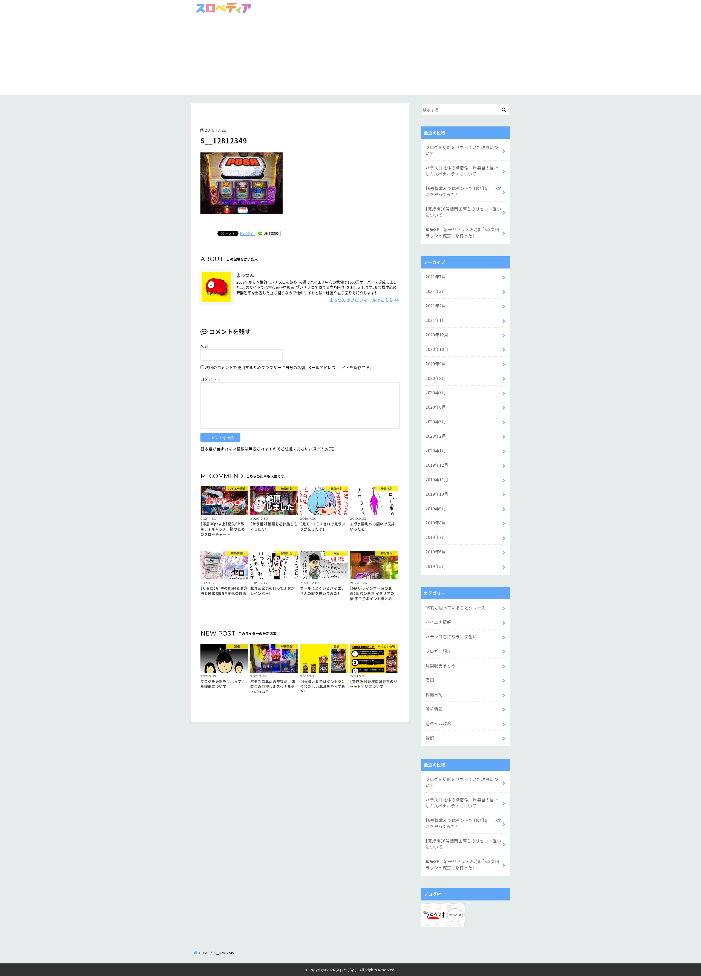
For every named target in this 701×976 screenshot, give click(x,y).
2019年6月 (436, 552)
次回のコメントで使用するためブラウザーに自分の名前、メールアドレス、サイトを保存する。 (288, 367)
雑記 (430, 738)
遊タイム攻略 (438, 723)
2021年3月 (436, 291)
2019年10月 (437, 494)
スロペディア (347, 969)
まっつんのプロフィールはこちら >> (364, 300)
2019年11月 (437, 479)
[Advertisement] (350, 57)
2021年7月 (436, 276)
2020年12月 (437, 334)
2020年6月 (436, 407)
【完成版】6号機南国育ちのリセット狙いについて (463, 212)
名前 (204, 346)
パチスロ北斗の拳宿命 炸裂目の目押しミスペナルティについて (462, 171)
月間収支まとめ (441, 665)
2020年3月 (436, 421)
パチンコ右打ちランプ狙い (451, 636)
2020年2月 (436, 436)
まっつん (245, 275)
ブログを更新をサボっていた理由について (462, 150)
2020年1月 (436, 450)
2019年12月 (437, 465)
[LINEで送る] (269, 233)
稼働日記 (434, 694)
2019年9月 (436, 508)
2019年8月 (436, 522)
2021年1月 (436, 320)
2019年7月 (436, 537)
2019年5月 (436, 566)
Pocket (247, 233)
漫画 (430, 680)
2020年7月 (436, 392)
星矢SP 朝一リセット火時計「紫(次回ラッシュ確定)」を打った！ (462, 232)
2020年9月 (436, 363)
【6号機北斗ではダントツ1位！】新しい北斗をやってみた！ (464, 191)
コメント (211, 379)
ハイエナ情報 (438, 622)
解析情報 (434, 709)
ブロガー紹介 (438, 651)
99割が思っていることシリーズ (455, 607)
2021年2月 (436, 305)
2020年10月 (437, 349)
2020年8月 (436, 378)
